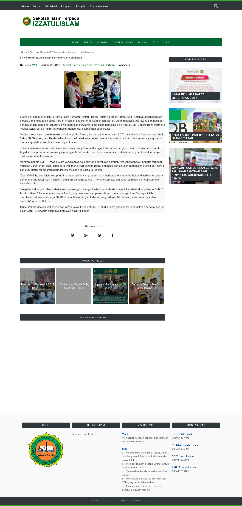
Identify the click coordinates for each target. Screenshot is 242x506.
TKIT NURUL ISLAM (123, 42)
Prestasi (99, 64)
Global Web (31, 64)
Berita (88, 42)
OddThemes (129, 500)
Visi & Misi (51, 6)
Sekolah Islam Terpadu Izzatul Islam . (110, 500)
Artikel (67, 64)
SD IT (155, 42)
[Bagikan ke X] (72, 235)
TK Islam (143, 42)
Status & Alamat (99, 6)
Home (25, 6)
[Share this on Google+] (86, 235)
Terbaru (33, 52)
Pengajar (81, 6)
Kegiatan (102, 42)
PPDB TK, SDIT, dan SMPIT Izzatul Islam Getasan (195, 136)
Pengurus (66, 6)
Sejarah (37, 6)
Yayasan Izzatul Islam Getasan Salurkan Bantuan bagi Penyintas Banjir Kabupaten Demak (194, 173)
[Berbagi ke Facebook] (112, 235)
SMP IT (166, 42)
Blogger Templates (145, 500)
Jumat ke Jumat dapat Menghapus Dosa (187, 96)
